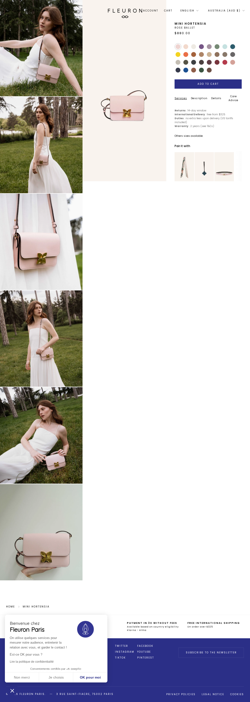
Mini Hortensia (36, 606)
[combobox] (189, 11)
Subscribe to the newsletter (211, 652)
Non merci (22, 677)
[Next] (191, 167)
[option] (184, 166)
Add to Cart (208, 84)
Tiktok (120, 657)
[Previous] (177, 167)
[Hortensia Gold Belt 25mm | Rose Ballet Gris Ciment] (224, 166)
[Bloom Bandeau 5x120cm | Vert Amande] (184, 166)
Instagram (124, 651)
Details (216, 98)
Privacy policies (181, 694)
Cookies (237, 694)
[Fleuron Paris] (125, 10)
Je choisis (56, 677)
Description (199, 98)
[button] (12, 690)
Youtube (144, 651)
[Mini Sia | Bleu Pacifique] (204, 166)
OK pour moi (90, 677)
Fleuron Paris (32, 694)
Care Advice (233, 98)
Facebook (145, 646)
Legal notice (213, 694)
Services (181, 98)
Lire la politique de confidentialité (32, 661)
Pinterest (145, 657)
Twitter (121, 646)
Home (10, 606)
